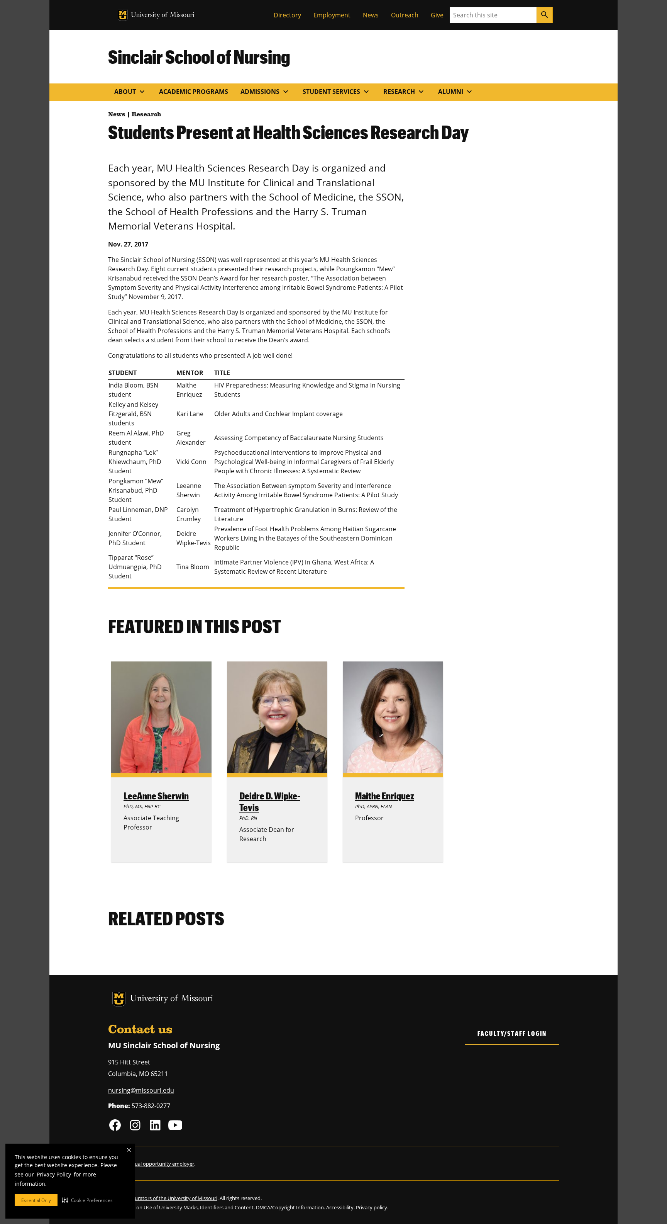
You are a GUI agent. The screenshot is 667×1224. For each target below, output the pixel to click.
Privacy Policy (54, 1174)
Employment (331, 15)
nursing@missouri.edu (141, 1090)
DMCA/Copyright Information (290, 1207)
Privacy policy (371, 1207)
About (130, 91)
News (371, 15)
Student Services (337, 91)
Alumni (456, 91)
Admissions (265, 91)
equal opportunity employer (161, 1163)
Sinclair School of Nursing (199, 56)
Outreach (404, 15)
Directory (287, 15)
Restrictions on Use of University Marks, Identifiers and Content (181, 1207)
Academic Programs (193, 91)
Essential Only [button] (36, 1200)
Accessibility (340, 1207)
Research (404, 91)
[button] (87, 1200)
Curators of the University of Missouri (174, 1198)
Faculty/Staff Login (512, 1033)
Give (437, 15)
